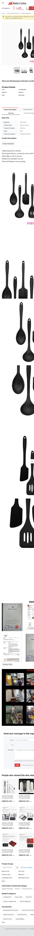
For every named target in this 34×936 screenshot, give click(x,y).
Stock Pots (29, 897)
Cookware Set (7, 897)
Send (17, 765)
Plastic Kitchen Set (8, 914)
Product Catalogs (27, 867)
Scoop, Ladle (18, 897)
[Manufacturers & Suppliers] (17, 3)
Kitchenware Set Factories (10, 910)
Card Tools (21, 871)
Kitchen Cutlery (6, 874)
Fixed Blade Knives (7, 878)
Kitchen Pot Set (7, 919)
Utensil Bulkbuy (20, 919)
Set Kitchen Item (22, 914)
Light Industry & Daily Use (13, 13)
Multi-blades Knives (23, 878)
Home (3, 13)
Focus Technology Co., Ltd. (23, 929)
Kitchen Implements (26, 13)
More (3, 922)
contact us (7, 18)
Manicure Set (5, 871)
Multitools (21, 874)
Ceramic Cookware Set (9, 901)
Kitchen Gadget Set (25, 901)
